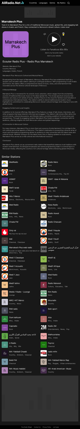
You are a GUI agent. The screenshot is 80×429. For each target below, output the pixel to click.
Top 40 (66, 174)
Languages (43, 3)
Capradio (13, 326)
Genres (52, 3)
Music (19, 304)
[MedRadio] (5, 164)
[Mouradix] (44, 302)
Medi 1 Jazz (14, 275)
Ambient (20, 355)
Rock (50, 165)
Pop (20, 253)
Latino (11, 286)
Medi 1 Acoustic (16, 266)
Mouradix (52, 300)
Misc (11, 321)
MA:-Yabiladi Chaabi (18, 352)
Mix (54, 191)
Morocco (12, 69)
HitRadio (52, 171)
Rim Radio (52, 292)
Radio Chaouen (54, 222)
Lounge (12, 295)
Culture (51, 286)
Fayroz (51, 343)
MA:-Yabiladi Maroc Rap (58, 360)
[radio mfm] (44, 353)
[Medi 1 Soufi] (44, 240)
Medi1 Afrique (54, 266)
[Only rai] (5, 232)
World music (67, 208)
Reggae (55, 363)
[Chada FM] (44, 189)
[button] (54, 39)
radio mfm (52, 352)
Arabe (16, 321)
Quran (17, 338)
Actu (10, 217)
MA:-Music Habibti (17, 369)
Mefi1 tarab (14, 188)
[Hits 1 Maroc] (5, 198)
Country (12, 304)
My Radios (61, 3)
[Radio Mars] (44, 164)
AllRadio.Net (11, 3)
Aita (49, 317)
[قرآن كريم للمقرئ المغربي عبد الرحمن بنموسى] (44, 249)
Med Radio (14, 205)
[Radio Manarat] (44, 285)
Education (59, 286)
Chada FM (52, 188)
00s (10, 346)
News (21, 217)
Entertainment (53, 329)
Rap (49, 363)
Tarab (11, 191)
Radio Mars (53, 162)
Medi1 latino (14, 283)
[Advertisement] (40, 12)
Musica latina (30, 199)
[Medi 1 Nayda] (44, 232)
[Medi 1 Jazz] (5, 276)
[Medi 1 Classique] (5, 259)
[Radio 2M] (44, 327)
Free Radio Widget (26, 427)
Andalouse (52, 199)
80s (15, 346)
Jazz (59, 208)
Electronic (19, 199)
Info (15, 217)
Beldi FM (13, 360)
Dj (49, 261)
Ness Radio (53, 205)
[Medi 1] (5, 172)
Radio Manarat (54, 283)
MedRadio (13, 162)
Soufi (56, 242)
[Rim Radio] (44, 293)
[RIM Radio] (5, 215)
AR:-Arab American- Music (59, 369)
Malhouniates (54, 334)
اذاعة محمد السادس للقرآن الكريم (22, 334)
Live (10, 174)
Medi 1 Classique (16, 258)
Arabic (13, 71)
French (19, 71)
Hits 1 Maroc (14, 196)
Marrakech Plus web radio (20, 247)
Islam (11, 338)
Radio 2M (52, 326)
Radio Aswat (53, 213)
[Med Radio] (5, 206)
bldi (10, 239)
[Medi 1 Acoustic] (5, 268)
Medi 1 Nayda (54, 230)
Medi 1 (12, 171)
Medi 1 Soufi (53, 239)
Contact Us (37, 427)
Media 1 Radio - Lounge (19, 292)
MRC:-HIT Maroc (16, 300)
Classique (21, 242)
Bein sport (52, 309)
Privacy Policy (47, 427)
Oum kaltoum (15, 317)
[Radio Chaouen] (44, 223)
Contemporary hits (55, 174)
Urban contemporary (67, 363)
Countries (33, 3)
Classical (12, 242)
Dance (11, 199)
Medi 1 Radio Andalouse (58, 196)
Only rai (12, 230)
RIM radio (13, 309)
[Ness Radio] (44, 206)
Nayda (57, 234)
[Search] (69, 3)
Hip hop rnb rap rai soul (17, 234)
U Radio (12, 343)
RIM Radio (13, 213)
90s (19, 346)
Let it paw (56, 427)
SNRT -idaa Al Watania (58, 179)
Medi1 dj (51, 258)
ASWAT (12, 179)
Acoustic (23, 269)
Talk (66, 286)
